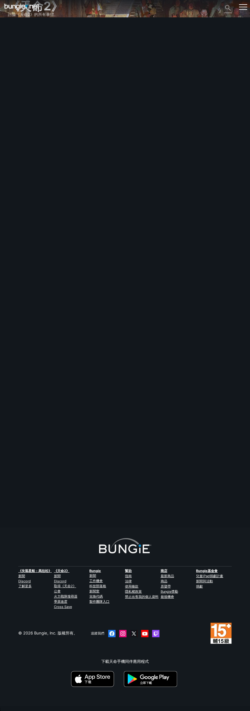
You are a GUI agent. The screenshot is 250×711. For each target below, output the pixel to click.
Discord (24, 581)
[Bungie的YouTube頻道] (144, 633)
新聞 (21, 576)
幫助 (15, 61)
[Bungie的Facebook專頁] (112, 633)
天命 (15, 137)
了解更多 (25, 586)
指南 (128, 576)
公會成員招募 (23, 132)
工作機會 (96, 581)
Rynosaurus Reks (24, 480)
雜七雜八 (19, 143)
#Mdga (33, 509)
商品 (164, 581)
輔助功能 (19, 88)
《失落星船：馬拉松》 (35, 571)
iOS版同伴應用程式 (28, 99)
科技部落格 (97, 586)
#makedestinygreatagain (60, 509)
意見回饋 (19, 39)
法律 (128, 581)
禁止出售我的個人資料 (142, 597)
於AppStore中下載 (97, 679)
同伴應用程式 (23, 126)
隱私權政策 (133, 591)
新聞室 (94, 591)
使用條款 (131, 586)
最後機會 (167, 597)
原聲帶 (166, 586)
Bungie (95, 571)
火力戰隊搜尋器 (65, 596)
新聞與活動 (204, 581)
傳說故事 (19, 50)
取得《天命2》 (65, 586)
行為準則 (18, 161)
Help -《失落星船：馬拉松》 (37, 148)
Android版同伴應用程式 (32, 104)
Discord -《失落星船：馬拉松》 (39, 154)
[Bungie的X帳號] (134, 633)
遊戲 (15, 55)
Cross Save (63, 607)
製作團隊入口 (99, 601)
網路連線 (19, 72)
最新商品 (167, 576)
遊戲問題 (19, 82)
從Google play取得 (151, 679)
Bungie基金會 (207, 571)
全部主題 (19, 28)
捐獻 (199, 586)
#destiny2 (16, 509)
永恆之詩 (19, 77)
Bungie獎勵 (169, 591)
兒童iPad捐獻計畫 (209, 576)
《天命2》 (20, 33)
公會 (57, 591)
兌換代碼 (96, 596)
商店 (164, 571)
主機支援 (19, 115)
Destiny (22, 7)
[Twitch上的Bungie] (155, 633)
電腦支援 (19, 110)
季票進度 (60, 601)
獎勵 (15, 44)
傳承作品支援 (23, 121)
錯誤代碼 (19, 66)
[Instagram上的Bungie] (123, 633)
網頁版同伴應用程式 (29, 93)
